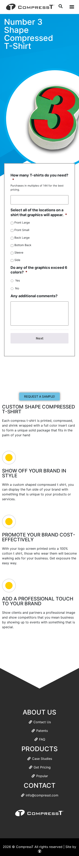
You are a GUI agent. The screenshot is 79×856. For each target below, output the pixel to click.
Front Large (22, 222)
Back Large (22, 237)
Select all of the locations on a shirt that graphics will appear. (39, 212)
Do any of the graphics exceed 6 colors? (39, 269)
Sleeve (18, 252)
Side (17, 260)
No (17, 288)
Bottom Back (22, 245)
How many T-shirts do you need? (39, 177)
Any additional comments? (34, 296)
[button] (72, 7)
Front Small (21, 230)
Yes (17, 280)
